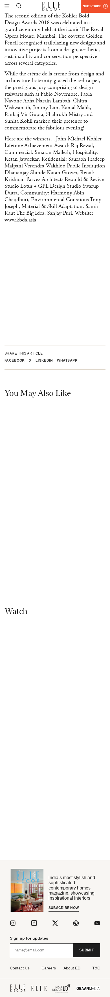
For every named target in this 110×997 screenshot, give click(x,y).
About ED (71, 968)
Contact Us (20, 968)
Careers (48, 968)
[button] (17, 360)
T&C (96, 968)
